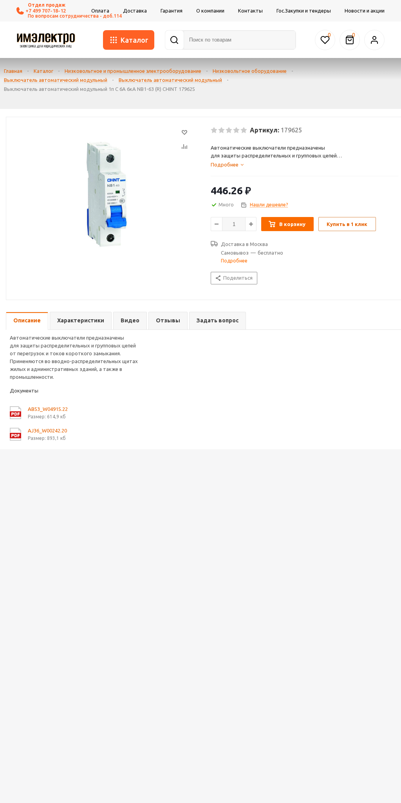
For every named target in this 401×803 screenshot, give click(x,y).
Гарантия (171, 10)
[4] (236, 130)
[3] (229, 130)
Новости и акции (365, 10)
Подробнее (234, 260)
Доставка (135, 10)
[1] (214, 130)
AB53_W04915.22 (48, 409)
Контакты (250, 10)
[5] (244, 130)
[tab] (304, 164)
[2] (222, 130)
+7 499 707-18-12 (45, 10)
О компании (210, 10)
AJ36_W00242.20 (47, 430)
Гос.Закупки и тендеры (303, 10)
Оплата (100, 10)
